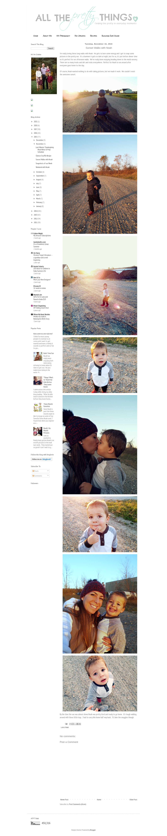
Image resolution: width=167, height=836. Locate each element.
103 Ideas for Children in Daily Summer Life (41, 269)
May (37, 191)
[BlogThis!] (73, 724)
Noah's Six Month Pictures (47, 430)
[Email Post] (66, 723)
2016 (36, 133)
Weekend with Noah (43, 167)
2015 (36, 137)
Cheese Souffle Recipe (43, 155)
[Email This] (70, 724)
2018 (36, 125)
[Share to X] (75, 724)
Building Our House (110, 35)
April (38, 194)
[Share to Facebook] (77, 724)
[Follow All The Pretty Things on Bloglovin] (41, 460)
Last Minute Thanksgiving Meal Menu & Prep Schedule (45, 149)
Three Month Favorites (48, 405)
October (39, 172)
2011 (36, 222)
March (38, 198)
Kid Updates (80, 35)
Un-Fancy (36, 253)
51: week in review (39, 288)
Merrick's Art (37, 294)
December (40, 140)
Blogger (92, 830)
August (39, 179)
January (39, 206)
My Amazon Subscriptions (42, 235)
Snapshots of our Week (44, 163)
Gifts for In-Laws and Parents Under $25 (40, 298)
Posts (36, 471)
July (37, 183)
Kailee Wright (38, 233)
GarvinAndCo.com (39, 242)
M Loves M (37, 286)
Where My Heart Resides (41, 314)
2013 (36, 215)
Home (35, 35)
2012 (36, 218)
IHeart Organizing (39, 305)
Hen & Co (36, 277)
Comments (38, 476)
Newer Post (64, 799)
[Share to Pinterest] (80, 724)
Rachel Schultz (38, 266)
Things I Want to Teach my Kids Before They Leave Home (48, 382)
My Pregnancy (63, 35)
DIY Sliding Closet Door (41, 308)
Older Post (133, 799)
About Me (47, 35)
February (39, 202)
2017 (36, 129)
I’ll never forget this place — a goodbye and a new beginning (42, 257)
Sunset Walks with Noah (44, 159)
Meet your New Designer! (41, 279)
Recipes (93, 35)
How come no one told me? (43, 333)
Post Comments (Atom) (77, 804)
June (38, 187)
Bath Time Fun (49, 353)
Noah (67, 727)
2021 (36, 121)
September (40, 175)
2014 (36, 211)
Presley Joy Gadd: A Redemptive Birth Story (41, 317)
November (40, 144)
